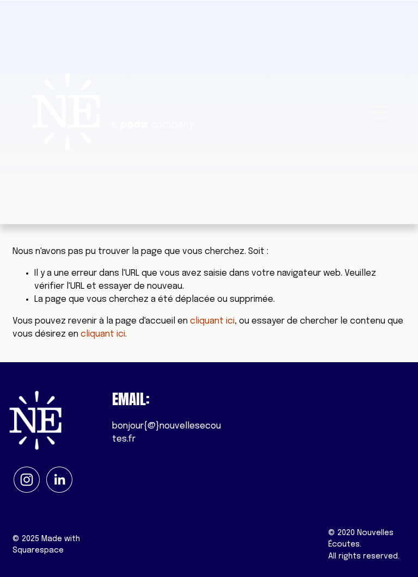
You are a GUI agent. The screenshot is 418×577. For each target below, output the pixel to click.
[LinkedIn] (59, 480)
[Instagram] (27, 480)
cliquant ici (212, 321)
